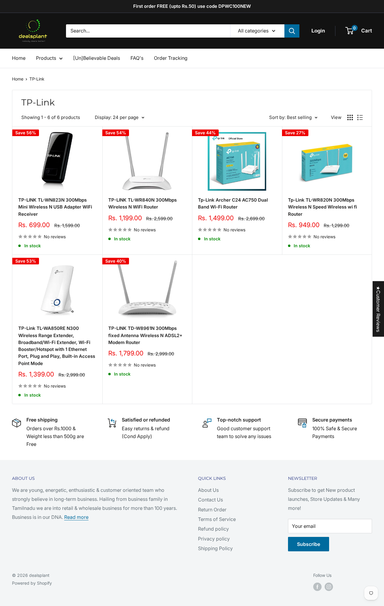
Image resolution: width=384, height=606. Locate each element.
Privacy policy (214, 539)
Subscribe (308, 544)
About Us (208, 490)
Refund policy (213, 529)
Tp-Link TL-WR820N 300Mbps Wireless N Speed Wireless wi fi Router (322, 207)
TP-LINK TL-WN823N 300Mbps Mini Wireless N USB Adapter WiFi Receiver (55, 207)
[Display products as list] (360, 117)
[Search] (291, 31)
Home (19, 58)
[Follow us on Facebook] (317, 587)
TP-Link (36, 78)
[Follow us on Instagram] (329, 587)
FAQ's (136, 58)
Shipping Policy (215, 548)
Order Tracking (171, 58)
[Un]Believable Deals (96, 58)
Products (46, 58)
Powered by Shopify (32, 583)
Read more (76, 517)
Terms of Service (217, 519)
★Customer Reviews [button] (378, 309)
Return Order (212, 510)
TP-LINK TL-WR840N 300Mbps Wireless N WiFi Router (142, 203)
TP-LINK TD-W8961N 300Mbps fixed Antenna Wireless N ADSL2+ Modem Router (145, 335)
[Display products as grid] (350, 117)
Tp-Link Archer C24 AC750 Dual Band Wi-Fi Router (233, 203)
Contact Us (210, 500)
